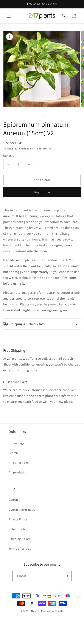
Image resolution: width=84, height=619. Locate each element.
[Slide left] (32, 115)
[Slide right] (51, 115)
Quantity (8, 156)
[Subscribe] (66, 576)
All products (17, 472)
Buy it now (42, 192)
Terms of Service (20, 548)
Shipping (21, 148)
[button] (8, 16)
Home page (16, 443)
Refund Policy (18, 529)
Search (13, 453)
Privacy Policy (18, 519)
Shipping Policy (19, 539)
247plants (35, 611)
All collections (19, 463)
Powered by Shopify (52, 611)
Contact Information (23, 510)
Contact (14, 500)
